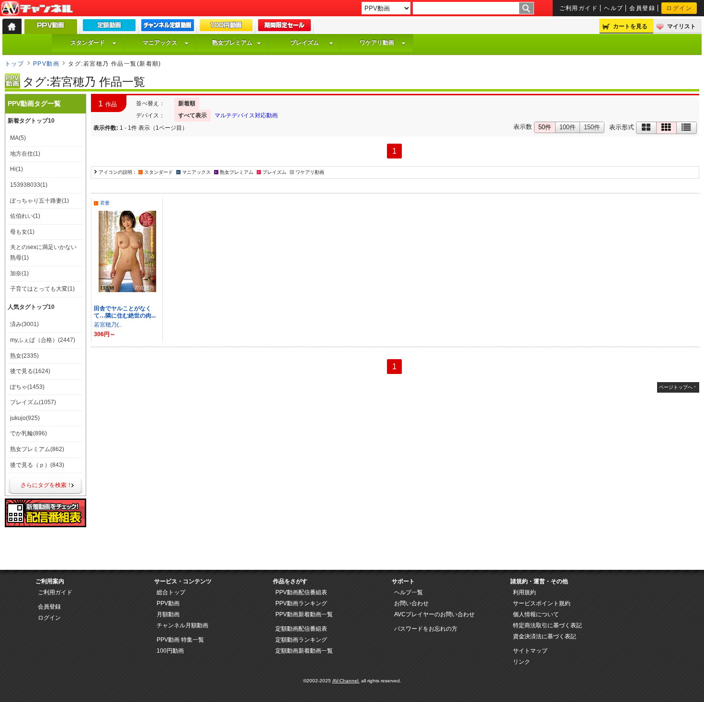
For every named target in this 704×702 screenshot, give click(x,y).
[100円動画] (226, 27)
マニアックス (160, 42)
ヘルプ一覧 (408, 592)
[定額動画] (109, 27)
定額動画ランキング (301, 639)
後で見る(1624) (30, 371)
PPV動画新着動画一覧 (304, 614)
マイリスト (681, 26)
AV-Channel (37, 8)
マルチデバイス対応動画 (246, 115)
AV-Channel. (346, 680)
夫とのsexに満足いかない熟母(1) (43, 252)
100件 (567, 127)
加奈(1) (19, 273)
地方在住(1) (25, 153)
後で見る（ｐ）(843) (37, 465)
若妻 (105, 202)
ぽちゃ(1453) (27, 387)
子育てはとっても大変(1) (42, 288)
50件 (544, 127)
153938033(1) (28, 184)
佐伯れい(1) (25, 216)
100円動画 (170, 650)
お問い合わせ (411, 603)
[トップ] (12, 26)
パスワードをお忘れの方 (425, 628)
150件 (592, 127)
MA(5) (18, 138)
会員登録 (642, 8)
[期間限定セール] (284, 27)
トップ (14, 63)
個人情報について (536, 614)
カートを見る (630, 26)
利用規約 (524, 592)
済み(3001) (24, 324)
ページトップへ (676, 387)
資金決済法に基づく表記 (544, 636)
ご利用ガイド (578, 8)
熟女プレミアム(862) (37, 449)
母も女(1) (22, 231)
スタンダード (87, 42)
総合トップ (171, 592)
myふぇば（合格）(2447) (42, 340)
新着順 (186, 103)
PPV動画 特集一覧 (180, 639)
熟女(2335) (24, 355)
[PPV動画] (51, 29)
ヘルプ (613, 8)
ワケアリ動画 (377, 42)
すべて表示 (192, 115)
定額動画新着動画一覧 (304, 650)
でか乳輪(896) (28, 433)
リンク (521, 661)
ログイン (679, 8)
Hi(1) (16, 169)
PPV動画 (46, 63)
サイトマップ (530, 650)
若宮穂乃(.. (108, 324)
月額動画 (168, 614)
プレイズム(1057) (33, 402)
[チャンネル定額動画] (167, 27)
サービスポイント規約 (541, 603)
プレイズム (304, 42)
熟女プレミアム (232, 42)
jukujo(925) (25, 418)
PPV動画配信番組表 (301, 592)
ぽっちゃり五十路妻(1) (39, 200)
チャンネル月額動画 (182, 625)
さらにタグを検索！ (46, 485)
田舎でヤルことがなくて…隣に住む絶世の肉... (125, 312)
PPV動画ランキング (301, 603)
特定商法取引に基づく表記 (547, 625)
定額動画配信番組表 (301, 628)
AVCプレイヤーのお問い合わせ (434, 614)
